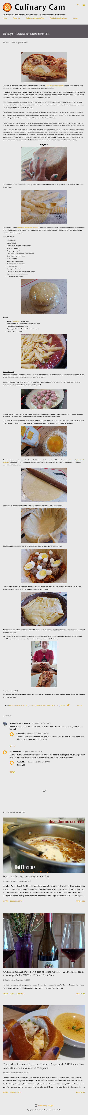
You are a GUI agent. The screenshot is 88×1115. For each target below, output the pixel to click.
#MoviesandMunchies (18, 706)
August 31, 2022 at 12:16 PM (38, 734)
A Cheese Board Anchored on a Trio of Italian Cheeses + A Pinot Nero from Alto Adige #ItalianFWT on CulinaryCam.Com (43, 973)
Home (5, 18)
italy (38, 706)
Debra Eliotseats (15, 752)
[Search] (78, 4)
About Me (16, 18)
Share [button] (79, 706)
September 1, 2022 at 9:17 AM (39, 762)
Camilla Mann (21, 734)
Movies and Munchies (49, 706)
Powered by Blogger (45, 1105)
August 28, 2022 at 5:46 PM (41, 723)
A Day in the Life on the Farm (54, 85)
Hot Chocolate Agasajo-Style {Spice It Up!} (26, 876)
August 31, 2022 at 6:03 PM (33, 752)
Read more (80, 901)
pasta (62, 706)
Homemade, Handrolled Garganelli (27, 227)
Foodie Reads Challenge (58, 18)
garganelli (16, 321)
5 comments (15, 1092)
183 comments (16, 901)
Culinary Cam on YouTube (35, 18)
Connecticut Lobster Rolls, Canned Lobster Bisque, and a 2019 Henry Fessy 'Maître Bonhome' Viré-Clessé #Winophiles (43, 1066)
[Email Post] (68, 706)
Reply (12, 746)
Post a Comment (17, 993)
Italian (32, 706)
